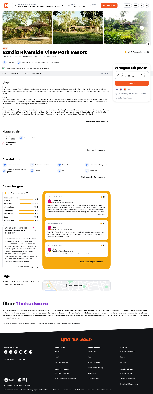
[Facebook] (5, 352)
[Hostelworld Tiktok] (30, 352)
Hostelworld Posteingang (129, 384)
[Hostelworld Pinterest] (25, 352)
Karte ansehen (26, 57)
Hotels (57, 357)
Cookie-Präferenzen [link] (104, 390)
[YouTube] (20, 352)
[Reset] (62, 5)
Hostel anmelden (126, 373)
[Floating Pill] (142, 28)
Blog (89, 357)
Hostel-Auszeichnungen (96, 368)
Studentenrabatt (93, 378)
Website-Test (79, 390)
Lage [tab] (25, 73)
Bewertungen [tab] (37, 73)
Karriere (123, 362)
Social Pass (92, 351)
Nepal (16, 57)
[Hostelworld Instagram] (15, 352)
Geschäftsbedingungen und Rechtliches (35, 390)
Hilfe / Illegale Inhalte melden (65, 378)
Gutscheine (56, 390)
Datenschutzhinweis (11, 390)
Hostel (5, 48)
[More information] (36, 230)
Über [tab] (4, 73)
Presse (122, 357)
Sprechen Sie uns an (62, 373)
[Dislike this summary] (37, 267)
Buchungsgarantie (94, 362)
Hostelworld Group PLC (128, 351)
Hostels (57, 351)
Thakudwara (7, 57)
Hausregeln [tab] (15, 73)
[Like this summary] (32, 267)
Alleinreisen (92, 373)
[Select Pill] (142, 5)
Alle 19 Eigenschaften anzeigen (46, 62)
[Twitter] (10, 352)
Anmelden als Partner (127, 378)
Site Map (91, 390)
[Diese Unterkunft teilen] (148, 44)
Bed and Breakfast (61, 362)
